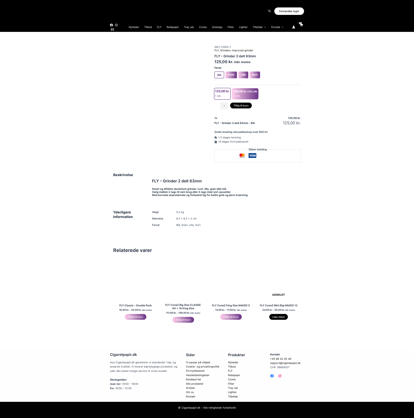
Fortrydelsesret (195, 370)
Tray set (189, 27)
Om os (190, 392)
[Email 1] (112, 29)
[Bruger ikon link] (293, 27)
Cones (203, 27)
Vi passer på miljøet (198, 362)
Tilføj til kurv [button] (135, 316)
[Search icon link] (269, 11)
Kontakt (190, 396)
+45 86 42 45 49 (280, 358)
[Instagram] (116, 25)
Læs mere (278, 316)
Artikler (190, 388)
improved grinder (242, 50)
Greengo (217, 27)
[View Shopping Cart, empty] (301, 26)
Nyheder (134, 27)
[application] (264, 27)
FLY (159, 27)
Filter (231, 27)
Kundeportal (193, 379)
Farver (218, 67)
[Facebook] (111, 25)
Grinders (225, 50)
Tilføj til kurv (241, 105)
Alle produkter (194, 383)
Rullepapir (173, 27)
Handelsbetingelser (197, 375)
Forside (275, 27)
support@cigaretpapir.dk (285, 363)
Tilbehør (258, 27)
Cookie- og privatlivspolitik (202, 366)
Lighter (243, 27)
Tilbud (148, 27)
